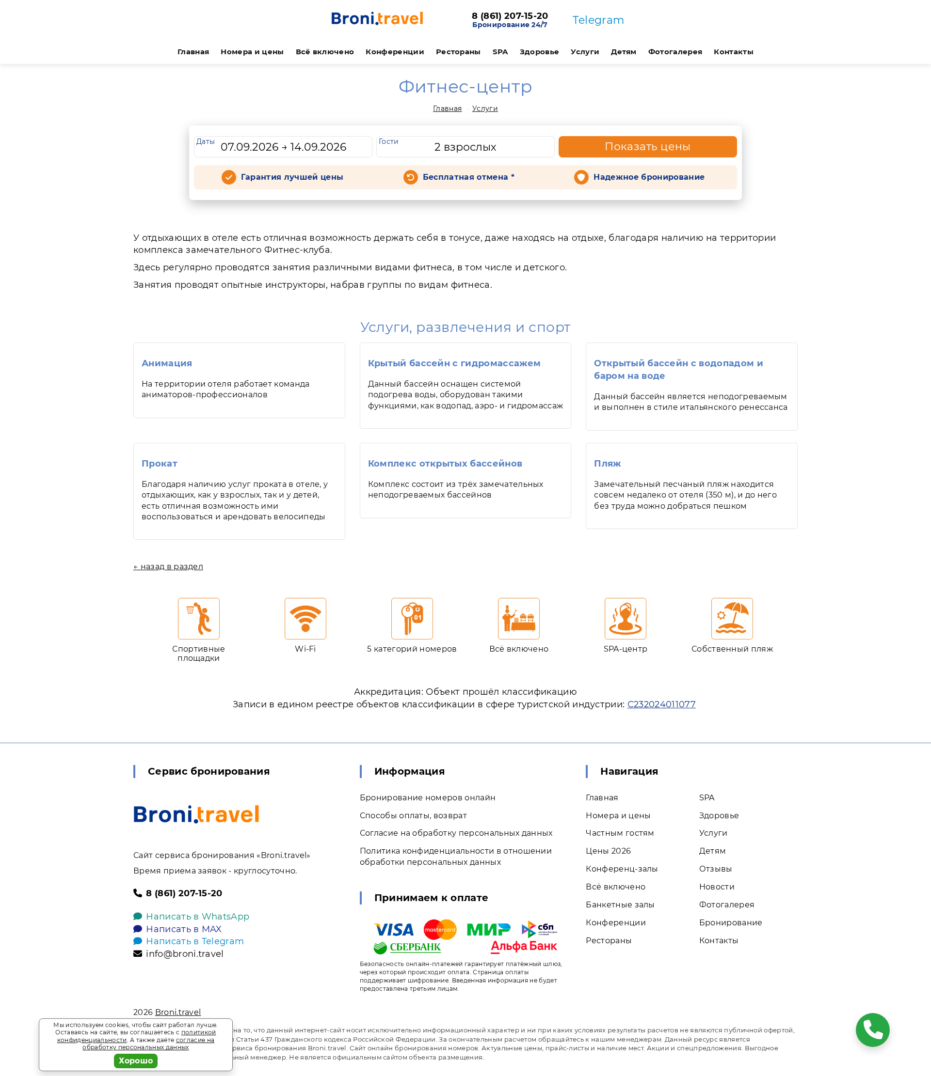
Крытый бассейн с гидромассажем (454, 363)
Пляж (607, 463)
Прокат (159, 463)
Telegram (599, 20)
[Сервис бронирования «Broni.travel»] (377, 20)
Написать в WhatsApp (197, 916)
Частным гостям (620, 833)
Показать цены (648, 146)
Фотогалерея (675, 51)
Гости (389, 141)
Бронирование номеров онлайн (428, 797)
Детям (624, 51)
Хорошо (136, 1060)
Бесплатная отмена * (468, 177)
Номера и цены (252, 51)
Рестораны (458, 51)
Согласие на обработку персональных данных (456, 833)
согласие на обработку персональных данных (148, 1043)
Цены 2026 (608, 851)
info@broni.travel (185, 954)
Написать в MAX (184, 929)
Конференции (395, 51)
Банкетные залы (620, 904)
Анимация (167, 363)
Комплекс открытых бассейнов (445, 463)
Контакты (734, 51)
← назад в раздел (168, 566)
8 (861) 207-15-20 (510, 16)
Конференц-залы (622, 868)
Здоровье (540, 51)
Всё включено (325, 51)
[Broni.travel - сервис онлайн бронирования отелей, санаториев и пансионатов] (196, 814)
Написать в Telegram (195, 941)
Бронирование (731, 922)
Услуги (585, 51)
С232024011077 (661, 704)
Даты (205, 141)
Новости (717, 886)
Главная (193, 51)
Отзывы (716, 868)
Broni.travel (178, 1012)
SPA (500, 51)
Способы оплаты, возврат (413, 815)
